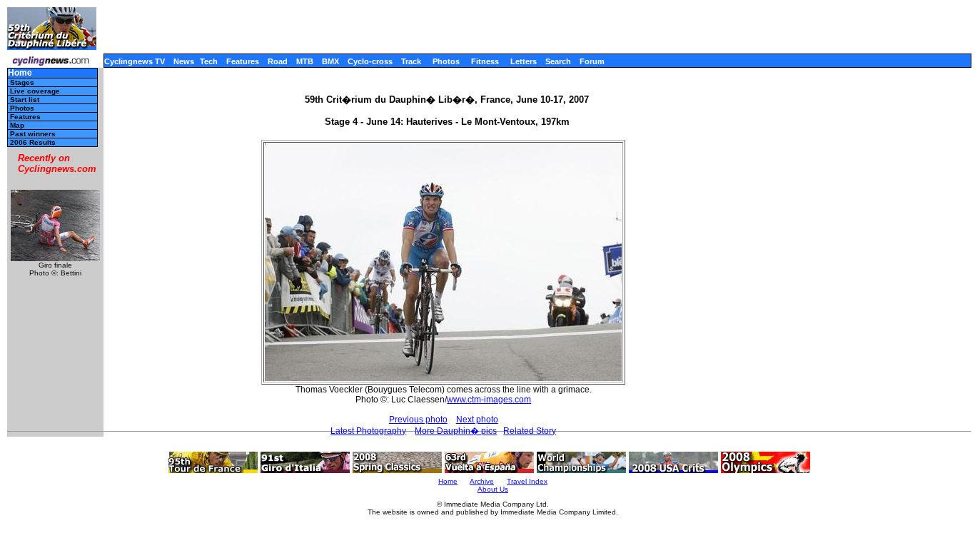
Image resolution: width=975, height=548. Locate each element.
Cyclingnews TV (134, 61)
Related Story (529, 431)
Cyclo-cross (370, 61)
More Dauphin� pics (456, 431)
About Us (493, 489)
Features (242, 61)
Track (411, 61)
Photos (446, 61)
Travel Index (527, 481)
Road (278, 61)
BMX (330, 61)
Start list (24, 99)
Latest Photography (368, 431)
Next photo (477, 420)
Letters (523, 61)
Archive (482, 481)
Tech (209, 61)
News (183, 61)
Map (17, 125)
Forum (592, 61)
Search (558, 61)
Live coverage (35, 91)
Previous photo (418, 420)
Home (20, 73)
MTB (304, 61)
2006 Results (33, 142)
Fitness (485, 61)
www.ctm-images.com (489, 400)
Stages (22, 82)
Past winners (33, 134)
